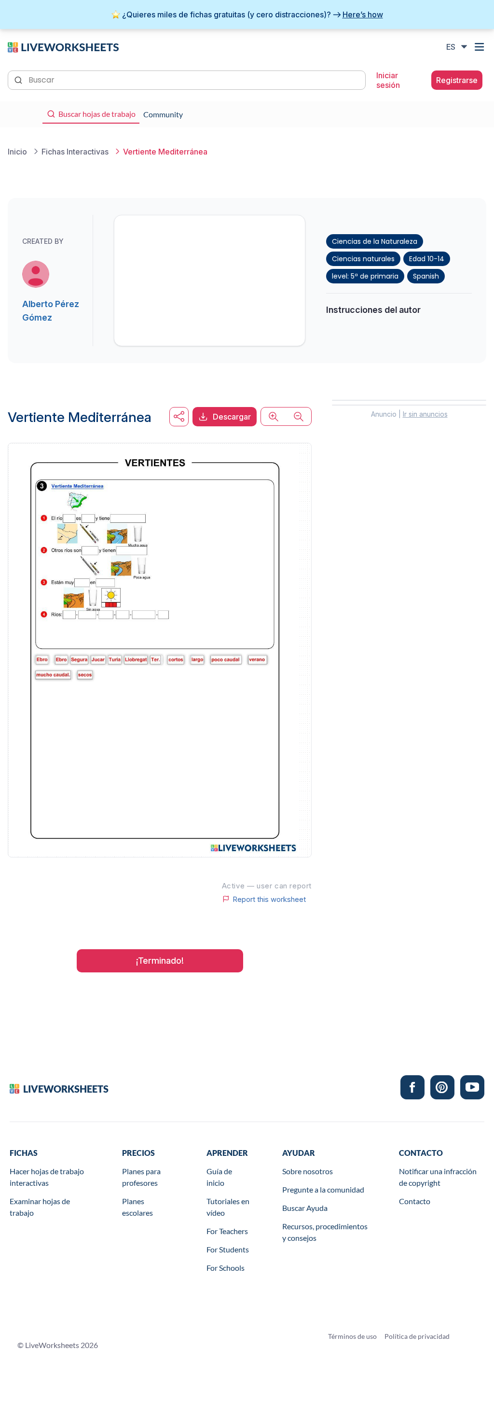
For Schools (225, 1267)
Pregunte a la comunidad (323, 1189)
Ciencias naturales (363, 259)
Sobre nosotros (307, 1171)
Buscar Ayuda (305, 1207)
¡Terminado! (160, 960)
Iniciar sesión (388, 80)
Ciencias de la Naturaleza (374, 241)
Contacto (414, 1201)
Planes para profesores (141, 1176)
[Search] (19, 79)
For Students (227, 1249)
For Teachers (227, 1231)
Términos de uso (352, 1336)
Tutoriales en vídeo (227, 1206)
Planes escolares (137, 1206)
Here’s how (363, 14)
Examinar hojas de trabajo (40, 1206)
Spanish (426, 276)
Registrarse (457, 80)
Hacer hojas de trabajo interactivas (47, 1176)
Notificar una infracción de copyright (438, 1176)
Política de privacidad (417, 1336)
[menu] (480, 47)
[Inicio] (63, 46)
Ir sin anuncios (425, 414)
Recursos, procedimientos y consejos (325, 1232)
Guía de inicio (219, 1176)
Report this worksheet (269, 899)
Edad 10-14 (426, 259)
